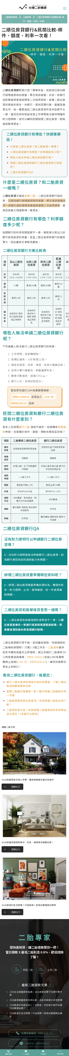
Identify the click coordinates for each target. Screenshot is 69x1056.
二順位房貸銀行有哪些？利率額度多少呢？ (36, 152)
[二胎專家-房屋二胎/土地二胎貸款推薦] (32, 6)
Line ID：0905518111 (31, 662)
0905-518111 (21, 397)
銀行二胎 (24, 427)
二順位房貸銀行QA (21, 172)
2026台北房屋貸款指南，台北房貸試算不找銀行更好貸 (35, 993)
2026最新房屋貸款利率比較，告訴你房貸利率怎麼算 (35, 1000)
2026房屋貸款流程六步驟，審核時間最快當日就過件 (28, 779)
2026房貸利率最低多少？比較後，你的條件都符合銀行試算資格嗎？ (35, 1007)
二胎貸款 (53, 647)
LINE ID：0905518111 (37, 1043)
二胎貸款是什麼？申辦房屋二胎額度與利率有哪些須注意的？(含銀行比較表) (36, 712)
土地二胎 (52, 969)
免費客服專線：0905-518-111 (37, 1033)
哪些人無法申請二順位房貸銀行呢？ (32, 157)
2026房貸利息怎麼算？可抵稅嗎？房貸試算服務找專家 (29, 905)
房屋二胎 (29, 196)
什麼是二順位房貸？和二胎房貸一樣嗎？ (34, 146)
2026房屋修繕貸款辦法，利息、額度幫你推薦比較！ (28, 842)
